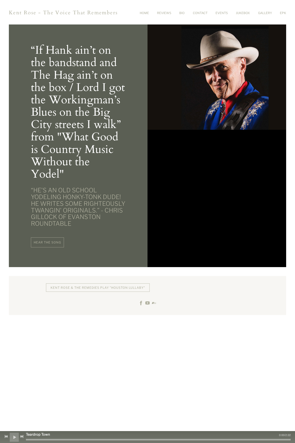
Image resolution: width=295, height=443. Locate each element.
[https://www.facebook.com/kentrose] (141, 303)
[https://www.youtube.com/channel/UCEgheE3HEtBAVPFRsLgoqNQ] (147, 303)
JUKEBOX (243, 13)
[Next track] (22, 436)
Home (144, 13)
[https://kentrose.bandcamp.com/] (154, 303)
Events (222, 13)
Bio (182, 13)
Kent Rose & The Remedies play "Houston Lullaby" (98, 287)
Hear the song (47, 242)
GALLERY (265, 13)
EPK (283, 13)
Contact (200, 13)
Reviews (164, 13)
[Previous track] (6, 436)
